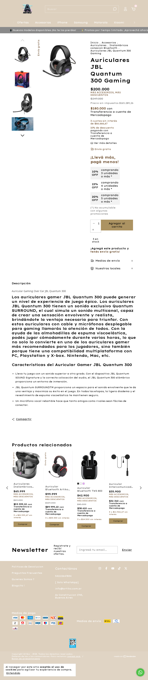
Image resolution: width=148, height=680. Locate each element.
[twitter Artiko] (125, 568)
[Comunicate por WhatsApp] (140, 672)
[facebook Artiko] (106, 568)
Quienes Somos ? (23, 579)
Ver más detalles (105, 143)
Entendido (13, 673)
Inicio (94, 42)
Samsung (81, 22)
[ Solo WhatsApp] (67, 582)
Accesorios (43, 22)
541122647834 (63, 576)
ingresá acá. (74, 656)
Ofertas (23, 22)
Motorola (101, 22)
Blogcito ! (18, 585)
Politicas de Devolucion (27, 566)
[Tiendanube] (125, 656)
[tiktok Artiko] (119, 568)
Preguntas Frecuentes (27, 573)
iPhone (62, 22)
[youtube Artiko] (112, 568)
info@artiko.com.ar (68, 588)
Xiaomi (119, 22)
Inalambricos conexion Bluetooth (109, 46)
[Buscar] (114, 9)
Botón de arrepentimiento (26, 658)
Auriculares (98, 45)
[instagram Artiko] (99, 568)
